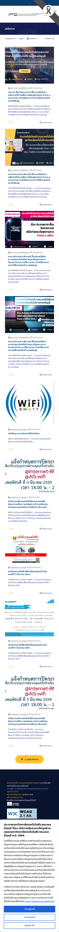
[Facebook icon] (29, 3)
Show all (50, 38)
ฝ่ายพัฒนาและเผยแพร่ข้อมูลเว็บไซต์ (21, 800)
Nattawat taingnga (18, 429)
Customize (29, 917)
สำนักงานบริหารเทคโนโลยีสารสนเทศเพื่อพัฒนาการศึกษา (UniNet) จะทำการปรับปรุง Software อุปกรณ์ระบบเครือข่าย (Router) (28, 504)
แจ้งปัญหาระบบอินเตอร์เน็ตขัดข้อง (24, 433)
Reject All (29, 925)
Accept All (30, 909)
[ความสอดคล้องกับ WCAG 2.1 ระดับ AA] (29, 813)
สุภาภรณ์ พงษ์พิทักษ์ (18, 88)
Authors (32, 38)
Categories (10, 38)
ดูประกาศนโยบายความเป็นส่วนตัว (39, 901)
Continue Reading (29, 110)
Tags (21, 38)
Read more (47, 122)
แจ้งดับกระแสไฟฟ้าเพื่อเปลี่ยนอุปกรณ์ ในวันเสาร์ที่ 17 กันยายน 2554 (27, 573)
